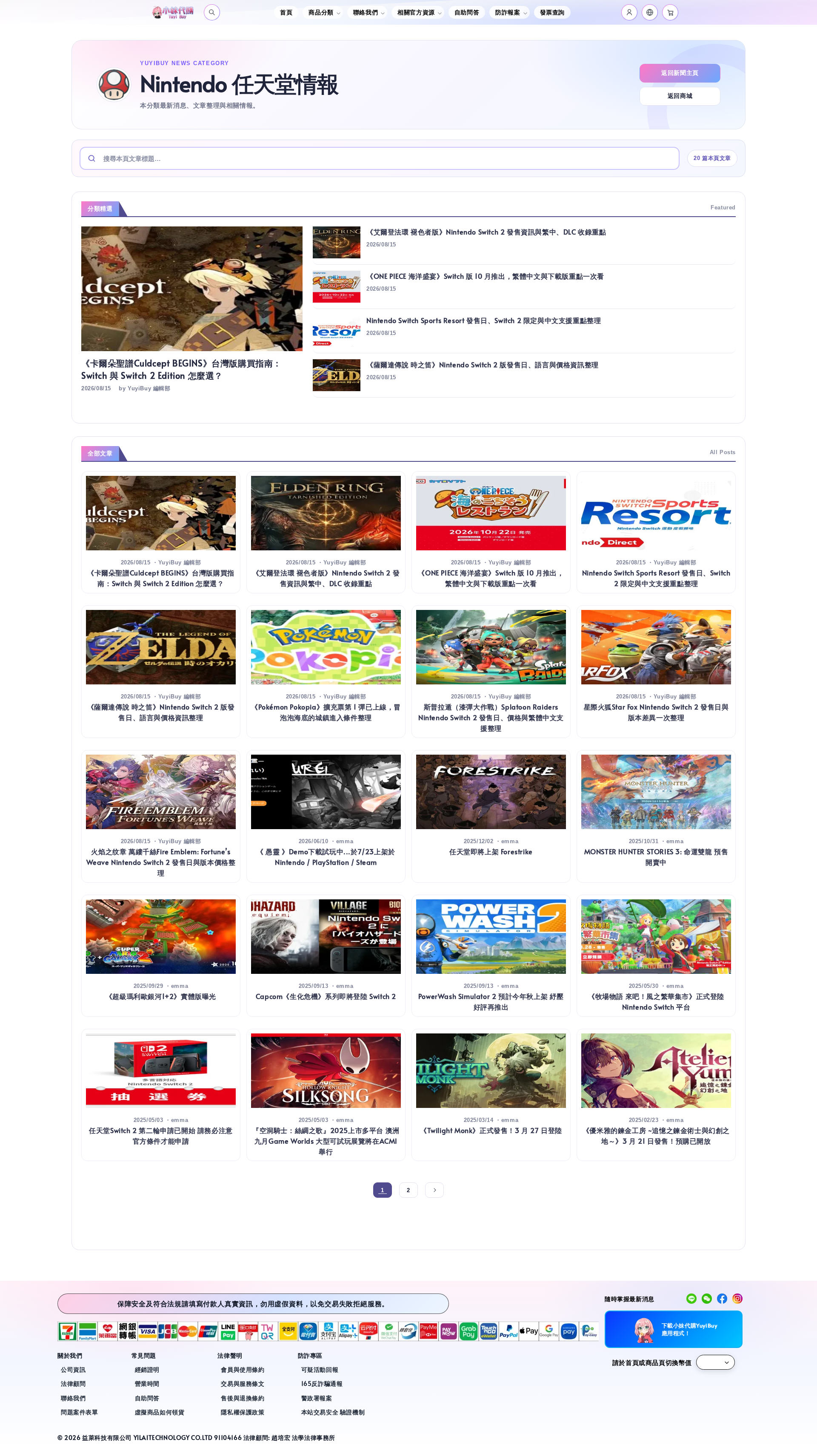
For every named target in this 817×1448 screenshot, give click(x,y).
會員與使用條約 (242, 1369)
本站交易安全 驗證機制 (333, 1412)
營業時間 (147, 1383)
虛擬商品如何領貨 (160, 1412)
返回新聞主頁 (680, 72)
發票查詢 (552, 12)
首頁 (286, 12)
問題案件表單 (79, 1412)
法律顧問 (73, 1383)
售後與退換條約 (242, 1398)
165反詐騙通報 (322, 1383)
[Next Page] (434, 1190)
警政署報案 (316, 1398)
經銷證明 (147, 1369)
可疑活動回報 (320, 1369)
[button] (650, 12)
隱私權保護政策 (242, 1412)
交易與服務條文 (242, 1383)
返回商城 (680, 95)
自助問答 (466, 12)
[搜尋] (212, 12)
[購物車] (670, 12)
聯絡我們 (73, 1398)
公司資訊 (73, 1369)
